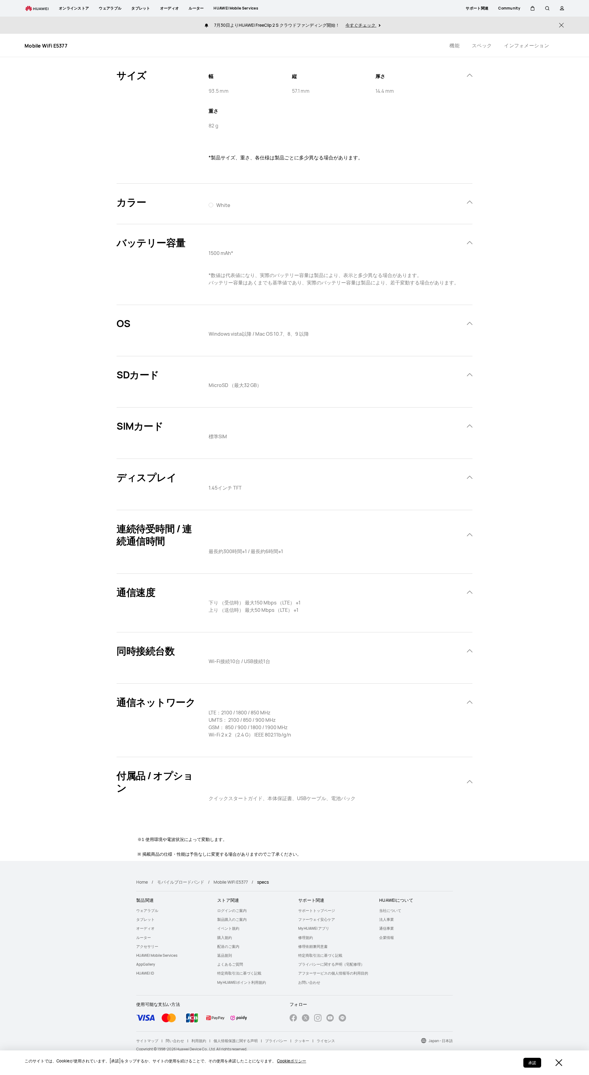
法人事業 (386, 919)
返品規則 (224, 955)
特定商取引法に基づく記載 (239, 973)
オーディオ (145, 928)
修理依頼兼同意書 (313, 946)
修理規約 (305, 937)
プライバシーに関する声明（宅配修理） (331, 964)
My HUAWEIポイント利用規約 (241, 982)
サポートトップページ (316, 910)
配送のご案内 (228, 946)
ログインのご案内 (232, 910)
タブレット (145, 919)
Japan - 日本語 (441, 1040)
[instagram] (317, 1019)
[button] (532, 8)
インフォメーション (526, 45)
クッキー (301, 1040)
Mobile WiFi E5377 (231, 882)
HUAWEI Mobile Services (156, 955)
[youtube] (330, 1019)
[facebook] (293, 1019)
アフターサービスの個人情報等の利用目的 (333, 973)
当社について (390, 910)
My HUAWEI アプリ (313, 928)
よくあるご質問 (230, 964)
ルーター (143, 937)
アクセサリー (147, 946)
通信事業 (386, 928)
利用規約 (198, 1040)
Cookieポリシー (291, 1061)
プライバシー (276, 1040)
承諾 (532, 1062)
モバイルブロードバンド (180, 882)
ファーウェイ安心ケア (316, 919)
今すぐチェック (360, 25)
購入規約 (224, 937)
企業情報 (386, 937)
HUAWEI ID (145, 973)
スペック (482, 45)
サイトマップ (147, 1040)
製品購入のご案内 (232, 919)
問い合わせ (175, 1040)
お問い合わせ (309, 982)
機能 (454, 45)
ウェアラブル (147, 910)
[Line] (342, 1019)
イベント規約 (228, 928)
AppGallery (145, 964)
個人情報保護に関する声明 (236, 1040)
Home (142, 882)
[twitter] (305, 1019)
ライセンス (326, 1040)
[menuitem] (173, 910)
